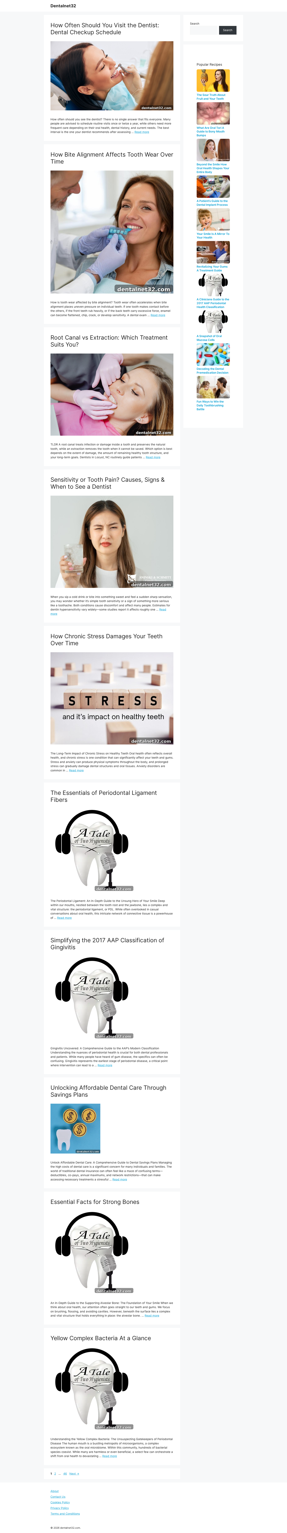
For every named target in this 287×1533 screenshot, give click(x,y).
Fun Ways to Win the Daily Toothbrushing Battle (210, 405)
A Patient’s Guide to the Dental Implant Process (212, 202)
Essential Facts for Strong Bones (94, 1201)
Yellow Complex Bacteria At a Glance (100, 1338)
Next (74, 1473)
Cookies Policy (60, 1502)
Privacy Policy (59, 1508)
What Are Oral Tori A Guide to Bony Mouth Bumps (211, 131)
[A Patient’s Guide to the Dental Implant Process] (213, 186)
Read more (142, 132)
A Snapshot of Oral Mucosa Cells (209, 338)
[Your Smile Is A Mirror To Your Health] (213, 219)
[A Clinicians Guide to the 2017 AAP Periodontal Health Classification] (213, 285)
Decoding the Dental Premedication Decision (212, 370)
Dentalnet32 (63, 5)
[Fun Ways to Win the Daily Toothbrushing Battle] (213, 387)
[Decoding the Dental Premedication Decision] (213, 354)
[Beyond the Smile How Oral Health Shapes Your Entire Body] (213, 150)
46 (65, 1473)
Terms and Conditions (65, 1513)
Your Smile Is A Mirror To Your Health (213, 235)
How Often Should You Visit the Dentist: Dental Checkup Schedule (104, 29)
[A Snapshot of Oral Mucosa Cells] (213, 321)
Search (194, 23)
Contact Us (57, 1496)
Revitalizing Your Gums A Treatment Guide (212, 268)
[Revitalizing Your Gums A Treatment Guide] (213, 252)
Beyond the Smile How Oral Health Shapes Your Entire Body (213, 168)
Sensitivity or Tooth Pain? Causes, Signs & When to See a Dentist (107, 483)
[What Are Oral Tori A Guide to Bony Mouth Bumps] (213, 113)
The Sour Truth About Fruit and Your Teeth (211, 96)
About (54, 1491)
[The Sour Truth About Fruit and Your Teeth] (213, 80)
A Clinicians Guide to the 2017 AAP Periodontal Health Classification (213, 303)
